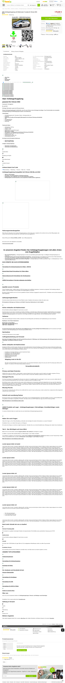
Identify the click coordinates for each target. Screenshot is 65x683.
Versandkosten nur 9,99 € (56, 15)
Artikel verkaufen (59, 624)
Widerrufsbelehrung (52, 631)
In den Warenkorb (52, 18)
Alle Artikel (36, 633)
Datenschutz (50, 630)
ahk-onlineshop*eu (7, 628)
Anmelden (31, 676)
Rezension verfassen (22, 650)
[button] (61, 1)
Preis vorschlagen (50, 34)
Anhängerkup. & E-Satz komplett (21, 61)
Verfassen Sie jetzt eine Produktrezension (33, 647)
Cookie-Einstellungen (33, 681)
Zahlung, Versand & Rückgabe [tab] (17, 51)
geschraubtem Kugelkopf (49, 65)
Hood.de (6, 2)
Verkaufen (38, 1)
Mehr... (4, 662)
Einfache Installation (19, 65)
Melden (53, 624)
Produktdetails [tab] (6, 51)
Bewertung (11, 14)
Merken (43, 34)
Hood (3, 8)
